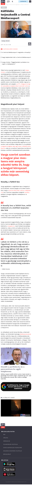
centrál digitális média (17, 4)
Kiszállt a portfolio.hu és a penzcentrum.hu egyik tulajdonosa (12, 369)
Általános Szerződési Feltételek (12, 450)
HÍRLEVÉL (5, 437)
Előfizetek (23, 1)
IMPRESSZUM (6, 441)
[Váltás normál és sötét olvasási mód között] (13, 1)
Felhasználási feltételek (10, 444)
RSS (4, 434)
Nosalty (27, 192)
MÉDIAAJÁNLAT (7, 454)
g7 (8, 4)
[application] (16, 407)
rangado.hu (11, 226)
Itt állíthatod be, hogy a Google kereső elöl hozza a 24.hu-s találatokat (18, 386)
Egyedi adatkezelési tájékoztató (12, 447)
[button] (30, 4)
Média (4, 7)
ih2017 (27, 4)
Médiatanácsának (25, 334)
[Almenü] (8, 1)
